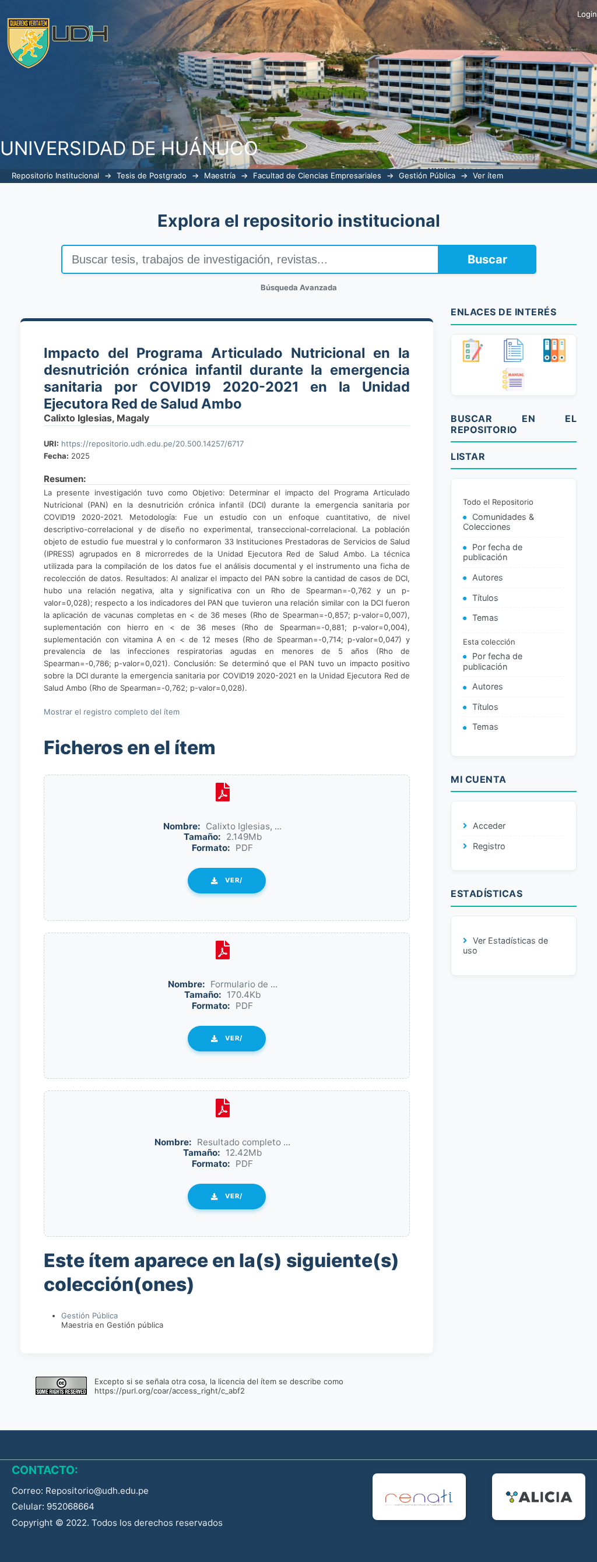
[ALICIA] (538, 1496)
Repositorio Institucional (55, 175)
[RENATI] (419, 1496)
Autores (487, 577)
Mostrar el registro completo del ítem (112, 711)
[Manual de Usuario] (513, 379)
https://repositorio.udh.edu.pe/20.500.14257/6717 (152, 443)
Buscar (487, 259)
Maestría (220, 175)
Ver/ (234, 880)
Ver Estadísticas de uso (505, 945)
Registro (489, 846)
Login (587, 14)
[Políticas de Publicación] (554, 350)
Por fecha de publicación (492, 552)
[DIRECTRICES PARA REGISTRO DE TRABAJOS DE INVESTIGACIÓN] (472, 350)
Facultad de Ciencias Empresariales (317, 175)
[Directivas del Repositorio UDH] (513, 350)
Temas (485, 617)
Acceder (489, 826)
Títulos (485, 598)
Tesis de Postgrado (152, 175)
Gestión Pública (427, 175)
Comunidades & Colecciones (498, 522)
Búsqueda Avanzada (299, 287)
